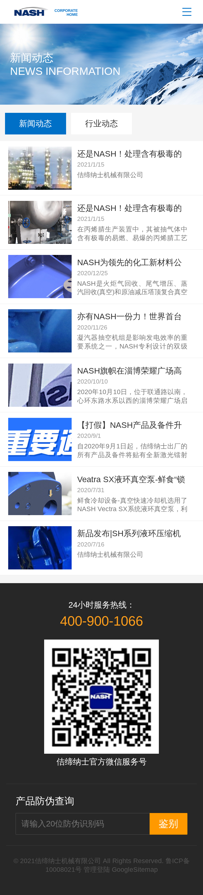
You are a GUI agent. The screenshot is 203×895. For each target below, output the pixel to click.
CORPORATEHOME (66, 12)
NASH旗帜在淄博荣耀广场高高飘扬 (129, 371)
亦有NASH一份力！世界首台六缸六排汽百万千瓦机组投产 (130, 317)
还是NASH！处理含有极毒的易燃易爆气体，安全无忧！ (129, 154)
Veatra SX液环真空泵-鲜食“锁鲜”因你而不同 (131, 480)
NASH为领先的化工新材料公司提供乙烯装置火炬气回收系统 (130, 263)
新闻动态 (35, 123)
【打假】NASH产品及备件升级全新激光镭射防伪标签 (129, 425)
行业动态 (101, 123)
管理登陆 (97, 869)
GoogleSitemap (135, 869)
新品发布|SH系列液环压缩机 (129, 533)
